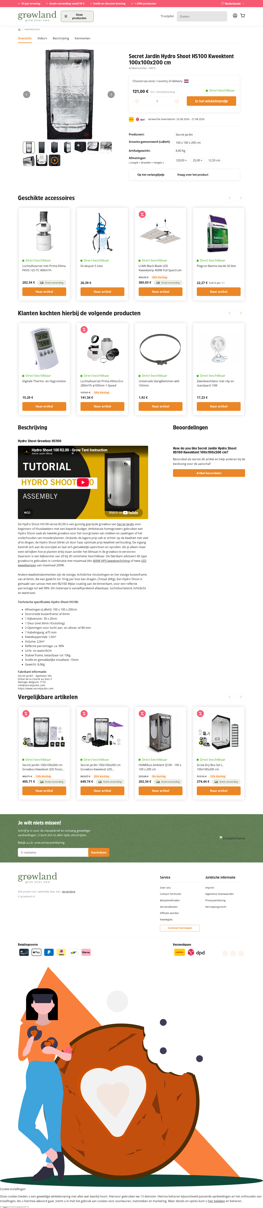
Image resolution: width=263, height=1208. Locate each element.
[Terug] (26, 94)
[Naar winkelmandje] (242, 16)
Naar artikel (44, 292)
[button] (29, 147)
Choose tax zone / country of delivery (158, 81)
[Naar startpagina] (37, 16)
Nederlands (233, 3)
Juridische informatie (220, 877)
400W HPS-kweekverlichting (111, 561)
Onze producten (79, 16)
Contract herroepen (180, 928)
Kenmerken (82, 38)
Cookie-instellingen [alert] (13, 1189)
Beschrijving (61, 38)
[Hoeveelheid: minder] (137, 101)
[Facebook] (225, 953)
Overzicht (25, 38)
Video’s (42, 38)
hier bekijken (216, 1201)
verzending (68, 891)
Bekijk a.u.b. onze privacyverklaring (41, 843)
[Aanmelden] (235, 17)
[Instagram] (241, 953)
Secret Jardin (125, 524)
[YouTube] (233, 953)
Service (165, 877)
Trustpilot (167, 16)
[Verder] (111, 94)
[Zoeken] (222, 16)
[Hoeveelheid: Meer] (177, 101)
